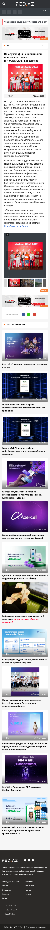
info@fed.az (10, 914)
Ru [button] (44, 10)
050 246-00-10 (11, 909)
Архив (4, 898)
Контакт (28, 894)
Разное (28, 890)
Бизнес (5, 885)
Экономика (29, 885)
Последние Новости (10, 881)
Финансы (28, 881)
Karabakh (6, 894)
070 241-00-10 (10, 905)
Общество (6, 890)
